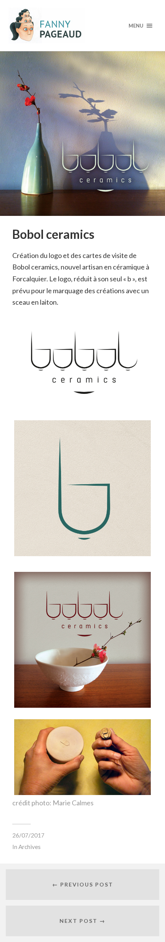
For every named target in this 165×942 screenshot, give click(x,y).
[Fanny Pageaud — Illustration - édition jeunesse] (82, 25)
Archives (29, 846)
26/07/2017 (28, 835)
